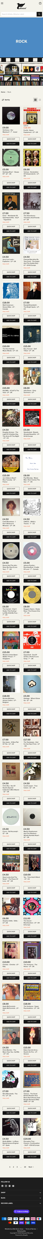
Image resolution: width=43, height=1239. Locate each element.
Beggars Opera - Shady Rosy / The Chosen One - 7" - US (32, 611)
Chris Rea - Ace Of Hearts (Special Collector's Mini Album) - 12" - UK (11, 789)
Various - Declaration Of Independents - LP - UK (32, 174)
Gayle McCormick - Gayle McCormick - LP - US (11, 1008)
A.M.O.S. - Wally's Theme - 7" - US (30, 523)
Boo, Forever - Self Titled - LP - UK (30, 350)
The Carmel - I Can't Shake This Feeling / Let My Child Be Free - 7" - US (10, 612)
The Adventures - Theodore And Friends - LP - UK (32, 217)
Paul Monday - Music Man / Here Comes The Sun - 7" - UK (32, 480)
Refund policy (21, 1231)
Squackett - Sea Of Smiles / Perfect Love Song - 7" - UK (31, 657)
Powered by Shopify (21, 1235)
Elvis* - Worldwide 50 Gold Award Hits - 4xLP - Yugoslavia (11, 217)
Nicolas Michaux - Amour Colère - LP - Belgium (10, 700)
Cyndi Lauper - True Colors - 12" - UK (31, 787)
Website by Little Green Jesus (14, 1229)
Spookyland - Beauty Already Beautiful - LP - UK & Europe (32, 434)
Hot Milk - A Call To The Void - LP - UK (11, 391)
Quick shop (11, 139)
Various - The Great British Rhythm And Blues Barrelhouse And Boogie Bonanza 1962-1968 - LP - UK (32, 1097)
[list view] (40, 100)
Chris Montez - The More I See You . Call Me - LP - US (11, 1052)
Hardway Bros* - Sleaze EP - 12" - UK (11, 173)
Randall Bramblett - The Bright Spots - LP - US (32, 307)
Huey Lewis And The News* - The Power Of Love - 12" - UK (10, 879)
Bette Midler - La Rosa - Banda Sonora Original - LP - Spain (11, 1143)
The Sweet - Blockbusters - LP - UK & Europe (32, 923)
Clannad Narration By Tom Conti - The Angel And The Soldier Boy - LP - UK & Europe (31, 262)
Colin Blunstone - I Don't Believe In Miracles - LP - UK (9, 523)
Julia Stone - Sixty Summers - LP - (30, 391)
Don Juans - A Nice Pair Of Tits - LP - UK (11, 743)
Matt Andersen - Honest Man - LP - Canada (9, 307)
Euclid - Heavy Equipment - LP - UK (31, 131)
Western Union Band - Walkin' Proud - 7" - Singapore (10, 657)
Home (3, 92)
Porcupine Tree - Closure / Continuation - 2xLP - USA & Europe (32, 1143)
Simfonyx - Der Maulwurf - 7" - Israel (10, 131)
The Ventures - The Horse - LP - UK (30, 965)
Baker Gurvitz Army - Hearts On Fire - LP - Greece (31, 1052)
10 (25, 1167)
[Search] (39, 14)
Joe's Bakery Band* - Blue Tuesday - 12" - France (10, 480)
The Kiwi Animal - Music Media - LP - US (10, 350)
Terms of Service (31, 1229)
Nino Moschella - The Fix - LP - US (10, 1095)
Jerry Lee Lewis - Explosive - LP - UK (9, 260)
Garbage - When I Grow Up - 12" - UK (32, 699)
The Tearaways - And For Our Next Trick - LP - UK (32, 744)
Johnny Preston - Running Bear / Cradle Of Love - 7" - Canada (31, 567)
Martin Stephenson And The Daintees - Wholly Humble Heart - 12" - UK (32, 834)
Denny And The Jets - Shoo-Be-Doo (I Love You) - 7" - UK (10, 567)
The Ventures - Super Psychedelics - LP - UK (31, 1007)
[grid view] (35, 100)
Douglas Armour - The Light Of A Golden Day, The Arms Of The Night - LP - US (11, 435)
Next (30, 1167)
